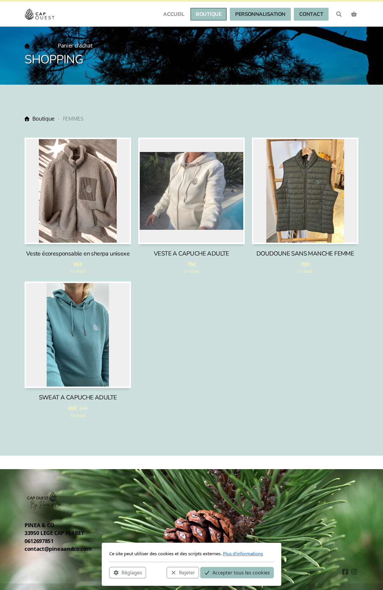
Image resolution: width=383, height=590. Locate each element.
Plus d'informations (243, 553)
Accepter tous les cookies (241, 572)
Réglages (131, 572)
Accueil (40, 45)
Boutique (43, 118)
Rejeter (187, 572)
